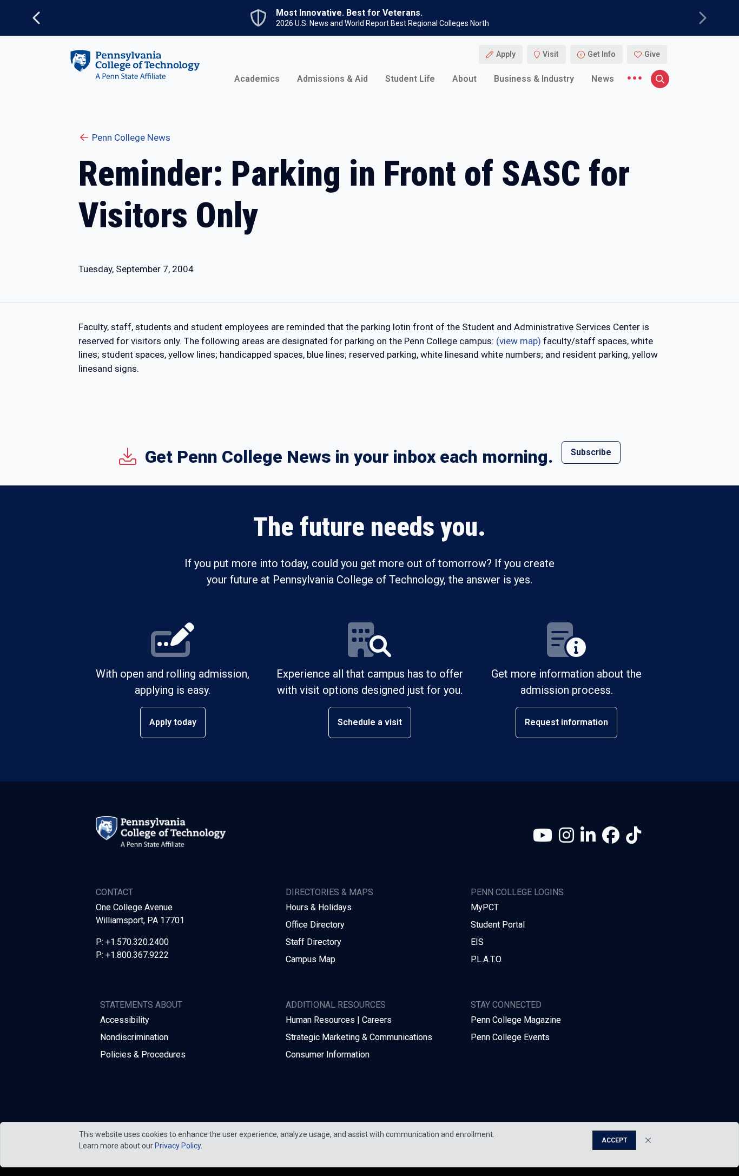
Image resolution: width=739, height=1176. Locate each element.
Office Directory (315, 924)
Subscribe (591, 452)
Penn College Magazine (516, 1020)
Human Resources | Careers (339, 1020)
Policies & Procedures (143, 1054)
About (464, 78)
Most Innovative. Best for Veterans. (349, 13)
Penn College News (131, 137)
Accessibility (124, 1020)
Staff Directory (313, 942)
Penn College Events (510, 1037)
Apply (506, 54)
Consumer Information (328, 1054)
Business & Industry (534, 78)
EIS (477, 942)
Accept (614, 1140)
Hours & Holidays (319, 907)
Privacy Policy (178, 1145)
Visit (551, 54)
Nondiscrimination (134, 1037)
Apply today (172, 722)
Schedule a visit (370, 722)
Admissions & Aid (332, 78)
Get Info (602, 54)
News (602, 78)
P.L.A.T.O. (487, 959)
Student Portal (498, 924)
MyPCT (485, 907)
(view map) (518, 341)
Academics (257, 78)
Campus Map (310, 959)
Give (652, 54)
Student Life (410, 78)
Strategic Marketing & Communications (359, 1037)
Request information (566, 722)
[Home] (135, 64)
